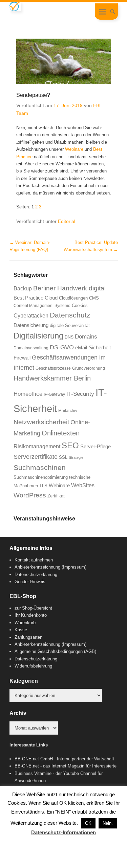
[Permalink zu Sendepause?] (63, 61)
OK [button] (88, 823)
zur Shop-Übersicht (33, 608)
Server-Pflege (95, 446)
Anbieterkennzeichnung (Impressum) (50, 567)
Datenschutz (70, 315)
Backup (23, 288)
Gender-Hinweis (30, 581)
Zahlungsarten (28, 637)
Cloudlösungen (73, 298)
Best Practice (28, 298)
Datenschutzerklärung (36, 574)
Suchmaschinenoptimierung (41, 477)
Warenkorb (25, 622)
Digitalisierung (38, 335)
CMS (94, 298)
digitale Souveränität (70, 325)
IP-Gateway (54, 394)
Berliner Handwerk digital (69, 288)
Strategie (76, 457)
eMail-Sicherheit (93, 347)
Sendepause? (33, 95)
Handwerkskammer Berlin (52, 378)
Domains (86, 336)
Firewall (22, 358)
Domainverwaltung (31, 348)
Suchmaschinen (40, 467)
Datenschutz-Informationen (63, 832)
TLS (43, 485)
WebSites (82, 485)
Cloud (51, 298)
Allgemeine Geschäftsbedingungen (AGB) (55, 651)
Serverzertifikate (36, 456)
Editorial (66, 221)
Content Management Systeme (42, 305)
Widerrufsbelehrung (33, 666)
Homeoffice (28, 394)
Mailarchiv (67, 410)
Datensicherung (31, 325)
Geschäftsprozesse (53, 368)
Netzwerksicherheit (41, 422)
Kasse (21, 629)
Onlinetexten (61, 433)
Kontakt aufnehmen (34, 559)
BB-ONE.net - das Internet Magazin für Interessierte (66, 765)
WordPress (30, 495)
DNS (69, 337)
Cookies (80, 305)
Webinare (74, 149)
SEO (70, 445)
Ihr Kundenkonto (31, 615)
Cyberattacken (31, 316)
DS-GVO (62, 347)
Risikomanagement (37, 446)
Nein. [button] (108, 823)
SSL (63, 457)
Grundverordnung (88, 368)
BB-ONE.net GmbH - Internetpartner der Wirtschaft (64, 758)
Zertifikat (56, 495)
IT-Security (80, 394)
